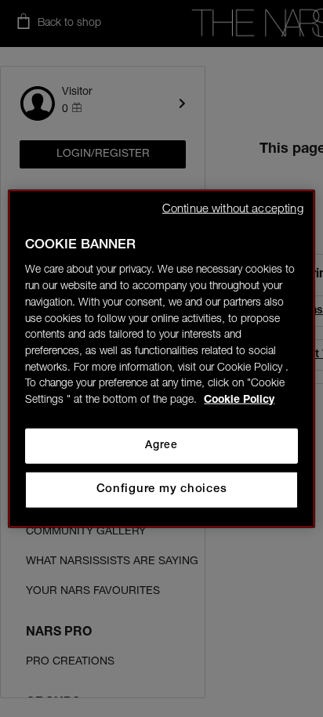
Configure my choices (161, 489)
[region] (161, 358)
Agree (161, 445)
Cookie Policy (239, 400)
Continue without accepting (232, 209)
